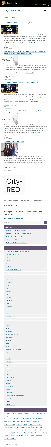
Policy (7, 352)
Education (8, 297)
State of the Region (10, 377)
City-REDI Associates (11, 273)
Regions (8, 365)
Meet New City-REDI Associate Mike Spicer (16, 236)
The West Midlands (21, 432)
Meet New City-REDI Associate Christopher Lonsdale (18, 233)
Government (9, 319)
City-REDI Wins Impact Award (14, 141)
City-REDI (8, 266)
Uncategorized (9, 386)
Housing (8, 325)
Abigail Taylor (7, 413)
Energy (7, 303)
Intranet (48, 1)
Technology (8, 380)
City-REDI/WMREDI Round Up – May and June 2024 (21, 82)
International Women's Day (12, 334)
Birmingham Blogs (42, 4)
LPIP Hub (8, 343)
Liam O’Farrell (35, 427)
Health (7, 322)
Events (7, 312)
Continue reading (32, 42)
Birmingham (27, 413)
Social (7, 374)
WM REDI (8, 401)
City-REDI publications (11, 276)
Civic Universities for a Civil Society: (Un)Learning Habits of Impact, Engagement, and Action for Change (24, 112)
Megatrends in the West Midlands (13, 349)
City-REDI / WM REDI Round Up (13, 269)
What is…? (8, 398)
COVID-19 (22, 421)
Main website (43, 1)
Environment (9, 306)
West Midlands (9, 392)
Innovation (39, 424)
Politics (7, 355)
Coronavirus (9, 282)
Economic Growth (36, 421)
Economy (13, 424)
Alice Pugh (14, 413)
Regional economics (30, 430)
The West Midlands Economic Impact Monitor (36, 432)
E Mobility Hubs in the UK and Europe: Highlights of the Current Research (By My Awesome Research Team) (25, 52)
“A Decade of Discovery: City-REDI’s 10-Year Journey (18, 251)
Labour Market (9, 337)
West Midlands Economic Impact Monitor (15, 395)
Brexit (7, 257)
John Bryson (13, 427)
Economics (8, 294)
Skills (7, 371)
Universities (8, 389)
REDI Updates (9, 362)
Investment (6, 427)
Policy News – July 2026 (11, 239)
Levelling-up (27, 427)
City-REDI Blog (12, 10)
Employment (9, 300)
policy (41, 427)
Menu (44, 10)
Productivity (8, 358)
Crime (7, 285)
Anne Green (21, 413)
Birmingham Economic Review (13, 254)
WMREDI (13, 438)
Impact (7, 328)
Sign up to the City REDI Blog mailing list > (14, 218)
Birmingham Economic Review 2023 (29, 416)
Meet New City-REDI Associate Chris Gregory (16, 242)
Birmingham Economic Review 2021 (12, 416)
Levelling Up (9, 340)
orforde (8, 45)
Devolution (8, 291)
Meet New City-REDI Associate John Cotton (16, 230)
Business (8, 260)
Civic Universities (10, 279)
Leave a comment (8, 48)
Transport (8, 383)
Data (7, 288)
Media (7, 346)
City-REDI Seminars (40, 418)
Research (8, 368)
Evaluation (8, 309)
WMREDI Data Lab (10, 404)
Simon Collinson (7, 432)
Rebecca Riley (14, 430)
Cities (7, 263)
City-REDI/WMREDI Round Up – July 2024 (18, 23)
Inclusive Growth (31, 424)
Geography (8, 315)
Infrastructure (9, 331)
